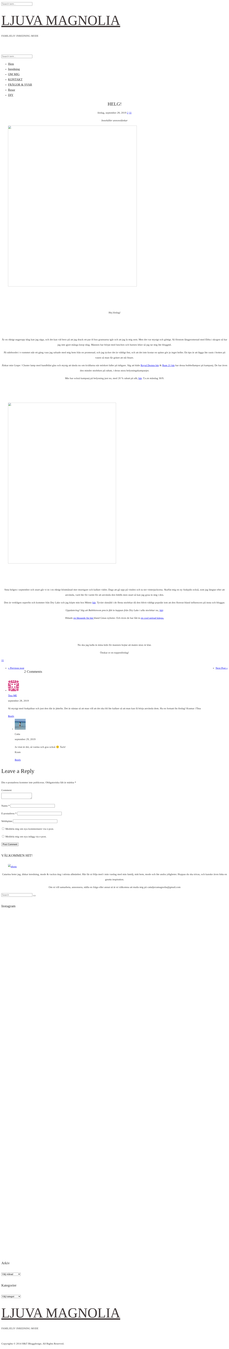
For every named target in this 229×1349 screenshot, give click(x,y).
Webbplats (6, 821)
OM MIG (14, 74)
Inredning (14, 69)
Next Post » (222, 668)
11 (130, 112)
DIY (10, 95)
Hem (11, 63)
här (140, 378)
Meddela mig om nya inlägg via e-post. (25, 836)
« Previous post (16, 668)
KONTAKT (15, 79)
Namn (5, 805)
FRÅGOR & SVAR (20, 84)
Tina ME (12, 695)
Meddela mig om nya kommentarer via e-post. (29, 829)
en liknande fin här (83, 618)
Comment (6, 790)
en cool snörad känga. (152, 618)
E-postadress (9, 813)
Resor (11, 89)
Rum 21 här (168, 365)
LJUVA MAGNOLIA (60, 20)
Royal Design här (150, 365)
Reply (11, 716)
